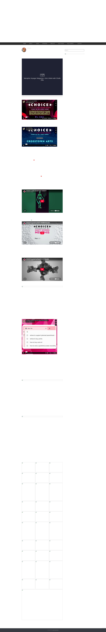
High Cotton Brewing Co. (39, 163)
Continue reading (36, 412)
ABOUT (30, 43)
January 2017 (67, 110)
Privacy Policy (67, 117)
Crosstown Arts (25, 163)
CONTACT (79, 43)
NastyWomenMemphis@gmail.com (52, 459)
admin (35, 403)
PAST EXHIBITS (70, 43)
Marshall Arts (31, 163)
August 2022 (67, 92)
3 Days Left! (26, 315)
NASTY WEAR (61, 43)
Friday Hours (26, 248)
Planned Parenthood (48, 149)
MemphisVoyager (28, 55)
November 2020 (68, 96)
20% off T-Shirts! (38, 401)
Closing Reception (28, 181)
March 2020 (67, 105)
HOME (24, 43)
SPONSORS (44, 43)
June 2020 (67, 102)
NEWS (37, 43)
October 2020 (67, 98)
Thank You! (26, 123)
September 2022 (68, 91)
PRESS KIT (52, 43)
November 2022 (68, 88)
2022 (26, 437)
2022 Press (26, 284)
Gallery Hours (27, 364)
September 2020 (68, 99)
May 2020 (66, 103)
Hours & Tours (37, 437)
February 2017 (67, 109)
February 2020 (67, 106)
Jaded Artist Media (55, 630)
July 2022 (66, 94)
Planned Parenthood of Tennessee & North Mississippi (40, 170)
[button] (31, 43)
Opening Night (27, 454)
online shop (33, 357)
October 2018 (67, 107)
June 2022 (66, 95)
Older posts (24, 623)
